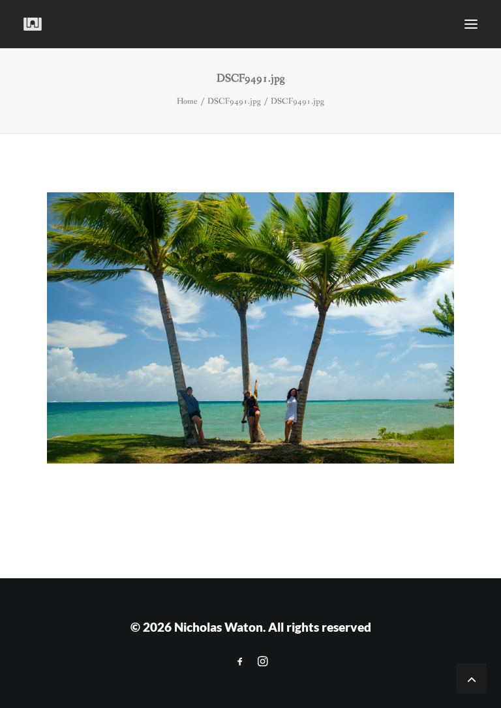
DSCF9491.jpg (234, 101)
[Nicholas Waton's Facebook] (240, 661)
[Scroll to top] (472, 677)
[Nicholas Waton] (32, 24)
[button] (471, 24)
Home (187, 101)
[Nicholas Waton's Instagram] (262, 661)
